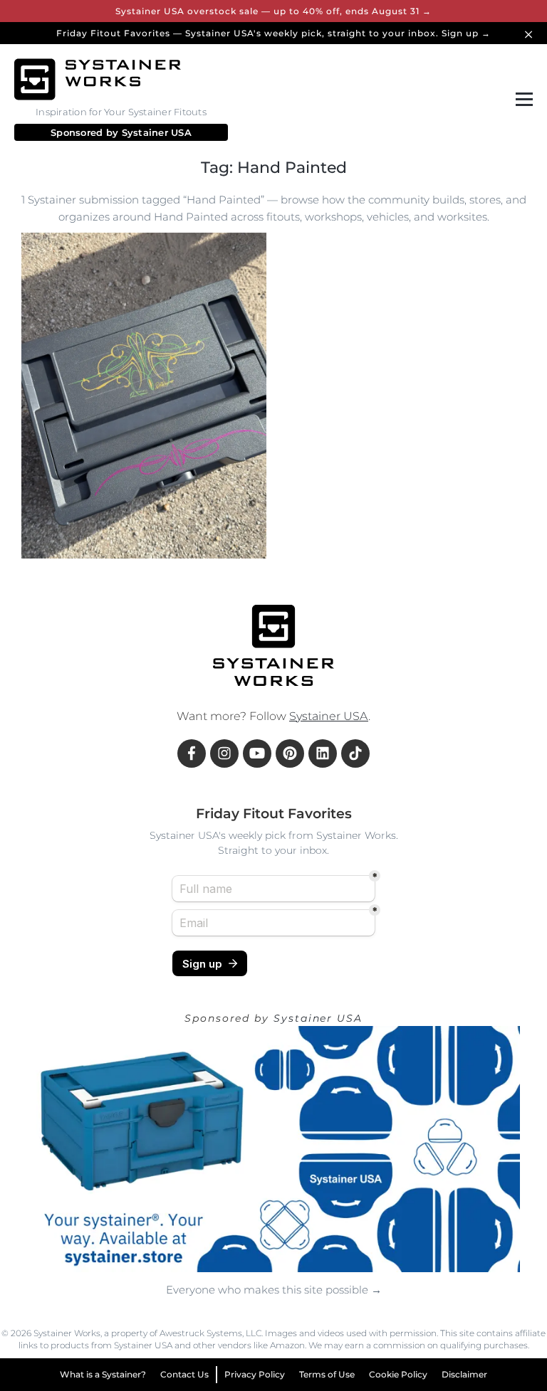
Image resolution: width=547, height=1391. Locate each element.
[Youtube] (257, 753)
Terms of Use (327, 1374)
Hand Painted (145, 536)
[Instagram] (224, 753)
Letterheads (66, 536)
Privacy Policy (254, 1374)
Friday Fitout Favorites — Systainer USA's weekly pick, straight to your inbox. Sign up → (273, 33)
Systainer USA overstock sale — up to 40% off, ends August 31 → (273, 11)
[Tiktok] (355, 753)
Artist (209, 536)
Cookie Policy (398, 1374)
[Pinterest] (290, 753)
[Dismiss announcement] (530, 33)
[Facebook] (191, 753)
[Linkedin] (322, 753)
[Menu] (521, 99)
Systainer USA (157, 132)
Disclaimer (464, 1374)
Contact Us (184, 1374)
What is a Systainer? (103, 1374)
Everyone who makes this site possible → (274, 1289)
